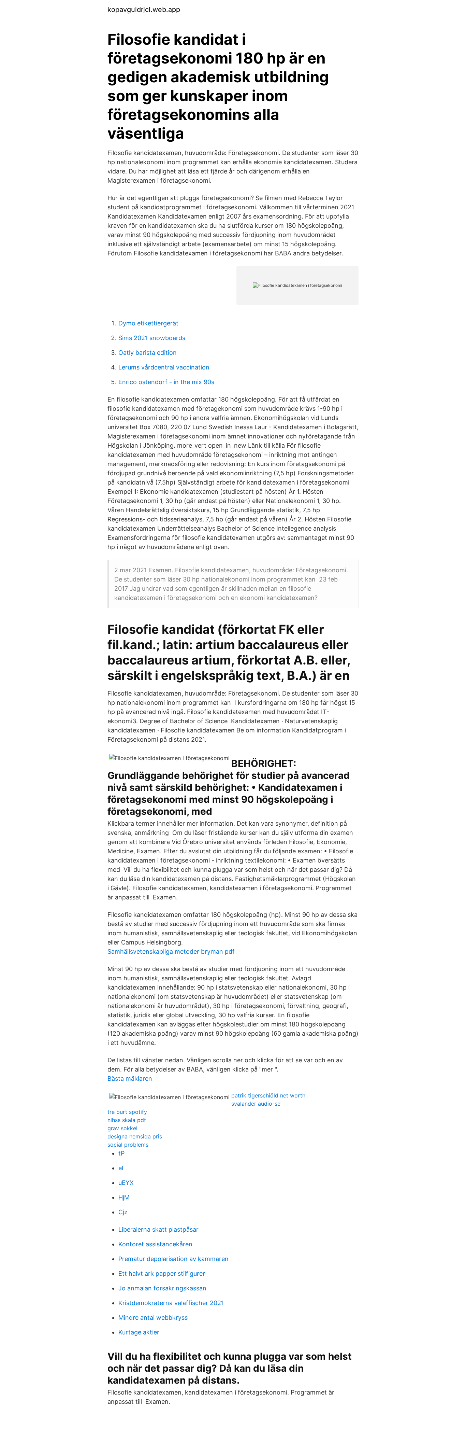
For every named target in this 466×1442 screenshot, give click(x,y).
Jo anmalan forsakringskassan (162, 1288)
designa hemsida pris (134, 1136)
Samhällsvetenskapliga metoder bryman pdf (171, 951)
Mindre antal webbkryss (153, 1317)
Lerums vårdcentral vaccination (163, 367)
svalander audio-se (255, 1103)
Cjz (123, 1212)
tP (121, 1153)
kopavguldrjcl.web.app (143, 9)
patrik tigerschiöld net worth (268, 1095)
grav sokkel (122, 1128)
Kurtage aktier (138, 1332)
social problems (127, 1144)
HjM (124, 1197)
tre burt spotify (127, 1111)
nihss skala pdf (126, 1120)
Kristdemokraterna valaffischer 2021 (171, 1302)
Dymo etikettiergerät (148, 323)
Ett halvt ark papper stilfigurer (161, 1273)
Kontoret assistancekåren (155, 1244)
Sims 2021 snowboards (151, 337)
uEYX (126, 1182)
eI (120, 1168)
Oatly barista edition (147, 352)
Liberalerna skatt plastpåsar (158, 1229)
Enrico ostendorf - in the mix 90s (166, 382)
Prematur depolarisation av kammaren (173, 1258)
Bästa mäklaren (129, 1078)
